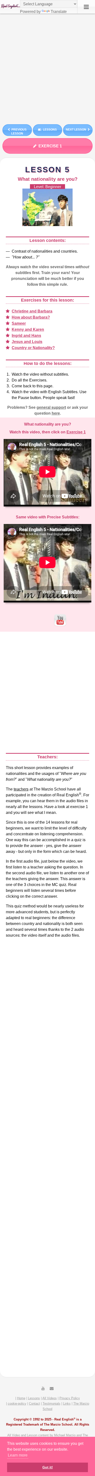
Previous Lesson (19, 131)
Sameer (19, 323)
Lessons (50, 129)
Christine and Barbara (32, 311)
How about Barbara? (31, 317)
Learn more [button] (18, 1455)
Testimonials (51, 1403)
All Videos (49, 1398)
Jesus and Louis (27, 342)
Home (21, 1398)
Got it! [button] (47, 1467)
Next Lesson (76, 129)
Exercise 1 (50, 146)
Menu (86, 7)
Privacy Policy (69, 1398)
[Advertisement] (47, 66)
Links (67, 1403)
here (56, 413)
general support (51, 407)
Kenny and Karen (28, 329)
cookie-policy (17, 1403)
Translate (59, 12)
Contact (34, 1403)
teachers (21, 789)
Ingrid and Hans (26, 335)
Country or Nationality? (33, 348)
